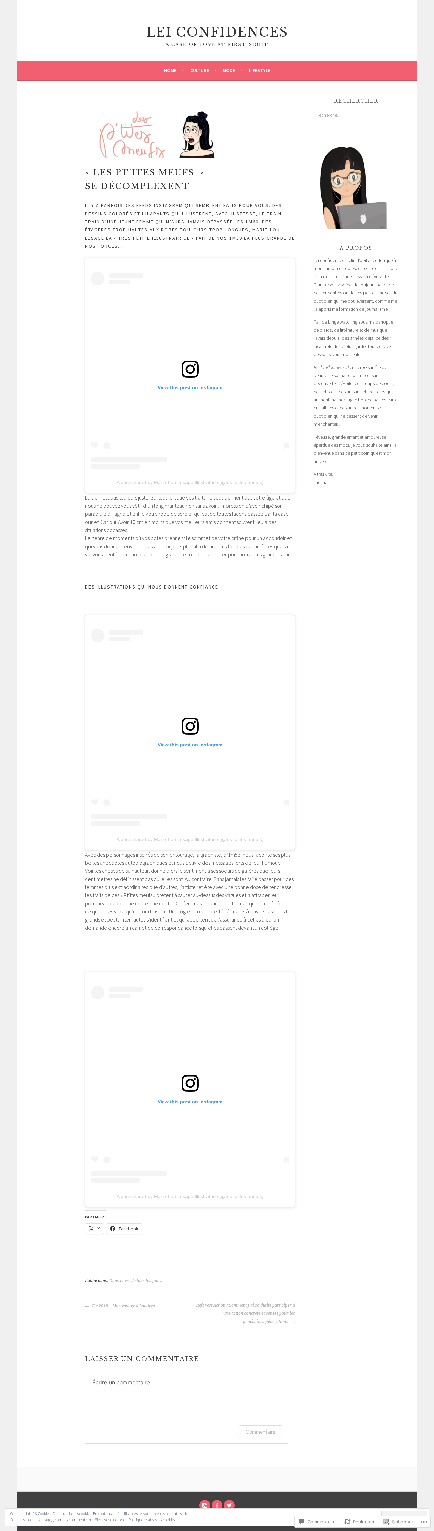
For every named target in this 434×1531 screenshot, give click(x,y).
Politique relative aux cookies (152, 1519)
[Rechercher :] (356, 115)
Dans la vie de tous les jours (135, 1280)
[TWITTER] (229, 1505)
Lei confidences (217, 32)
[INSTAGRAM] (204, 1505)
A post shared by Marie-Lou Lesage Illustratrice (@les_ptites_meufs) (190, 482)
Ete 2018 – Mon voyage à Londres (123, 1306)
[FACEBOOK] (217, 1505)
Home (170, 70)
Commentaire (260, 1432)
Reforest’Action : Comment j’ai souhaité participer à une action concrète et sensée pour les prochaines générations (245, 1313)
